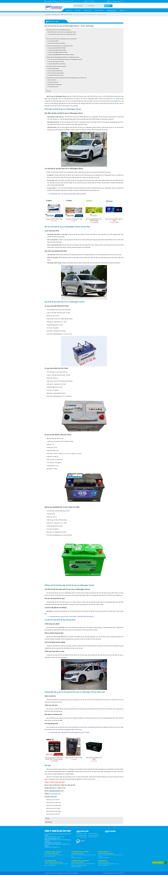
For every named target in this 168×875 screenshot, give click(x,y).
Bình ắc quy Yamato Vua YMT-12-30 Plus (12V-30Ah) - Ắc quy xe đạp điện (54, 758)
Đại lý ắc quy (87, 10)
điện (119, 101)
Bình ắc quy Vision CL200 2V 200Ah (74, 757)
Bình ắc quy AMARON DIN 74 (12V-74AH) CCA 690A (94, 220)
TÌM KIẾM (109, 5)
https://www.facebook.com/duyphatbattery (115, 833)
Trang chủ (68, 10)
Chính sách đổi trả (93, 837)
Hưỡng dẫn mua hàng (81, 833)
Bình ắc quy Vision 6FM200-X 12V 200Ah (94, 758)
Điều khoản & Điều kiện (94, 835)
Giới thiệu (77, 10)
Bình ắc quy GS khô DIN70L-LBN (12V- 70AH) (114, 220)
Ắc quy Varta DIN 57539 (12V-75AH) (54, 219)
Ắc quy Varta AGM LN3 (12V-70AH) (74, 219)
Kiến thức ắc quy (111, 10)
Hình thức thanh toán (93, 833)
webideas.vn (75, 873)
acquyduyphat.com (55, 793)
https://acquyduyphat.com (54, 847)
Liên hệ (121, 10)
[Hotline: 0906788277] (165, 862)
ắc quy (114, 98)
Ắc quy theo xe (99, 10)
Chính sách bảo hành (81, 837)
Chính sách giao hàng (81, 835)
